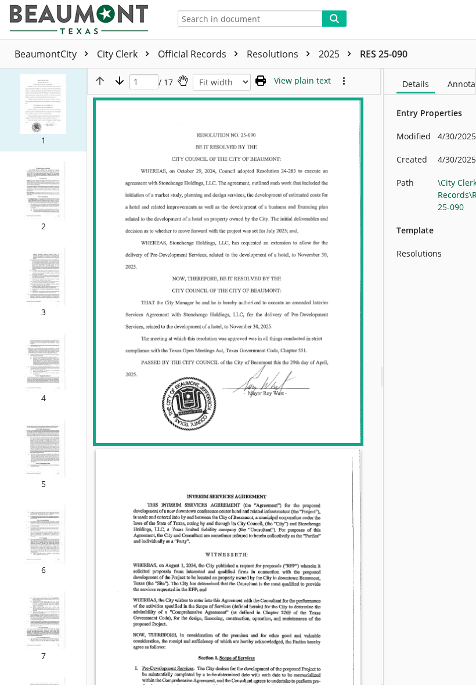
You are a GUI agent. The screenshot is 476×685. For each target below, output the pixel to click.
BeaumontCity (47, 54)
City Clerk (118, 54)
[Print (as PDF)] (261, 81)
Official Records (193, 54)
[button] (43, 110)
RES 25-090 (384, 54)
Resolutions (274, 54)
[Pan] (183, 81)
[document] (430, 376)
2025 (330, 54)
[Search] (334, 18)
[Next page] (119, 81)
